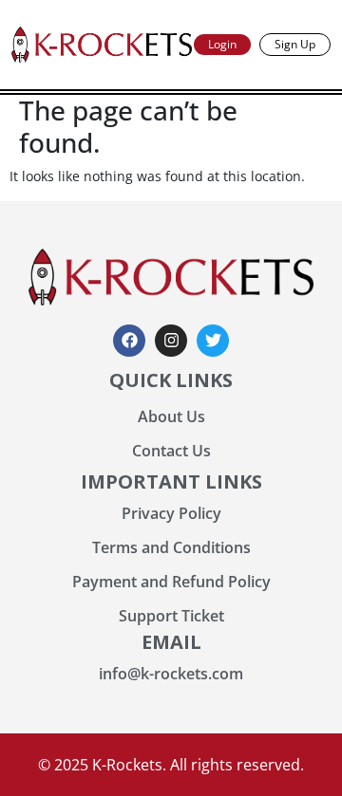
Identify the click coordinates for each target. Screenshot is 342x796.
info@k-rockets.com (171, 673)
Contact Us (171, 450)
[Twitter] (213, 340)
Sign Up (295, 44)
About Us (171, 416)
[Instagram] (171, 340)
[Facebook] (129, 340)
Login (222, 44)
